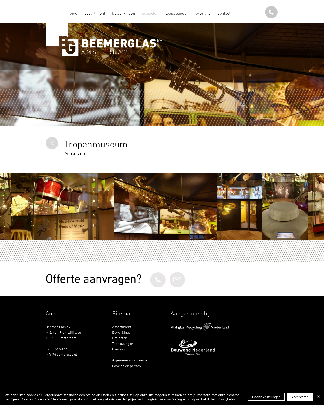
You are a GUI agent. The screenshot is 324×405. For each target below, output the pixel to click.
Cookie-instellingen (266, 397)
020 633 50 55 (57, 349)
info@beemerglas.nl (61, 355)
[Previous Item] (6, 207)
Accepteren (300, 397)
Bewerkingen (122, 333)
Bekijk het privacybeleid (218, 399)
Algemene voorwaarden (130, 360)
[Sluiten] (318, 397)
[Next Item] (318, 207)
